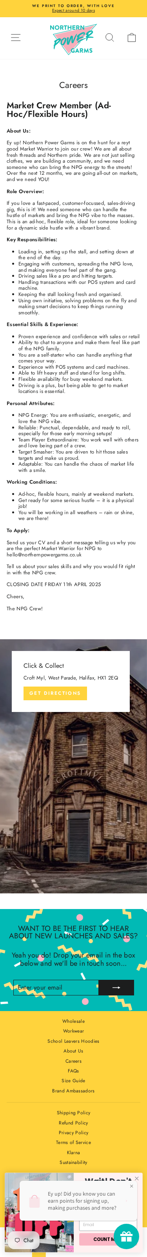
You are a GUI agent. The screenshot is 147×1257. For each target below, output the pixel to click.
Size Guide (73, 1080)
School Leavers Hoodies (73, 1041)
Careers (73, 1061)
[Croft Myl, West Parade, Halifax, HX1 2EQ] (73, 766)
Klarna (73, 1152)
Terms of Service (73, 1142)
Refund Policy (73, 1122)
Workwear (73, 1031)
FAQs (73, 1070)
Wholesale (73, 1021)
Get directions (55, 693)
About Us (73, 1050)
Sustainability (73, 1162)
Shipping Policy (74, 1112)
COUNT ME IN (108, 1239)
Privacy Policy (74, 1132)
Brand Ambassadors (73, 1090)
